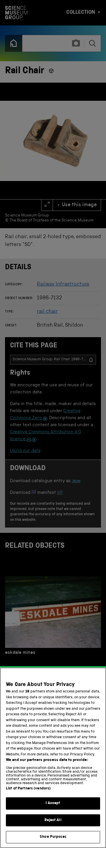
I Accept (53, 803)
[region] (53, 758)
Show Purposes (53, 837)
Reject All (52, 820)
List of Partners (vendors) (28, 789)
